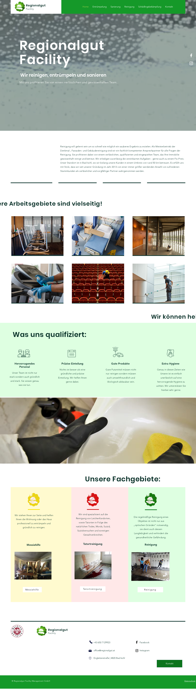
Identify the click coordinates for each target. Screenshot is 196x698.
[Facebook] (191, 55)
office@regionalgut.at (104, 650)
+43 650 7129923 (101, 642)
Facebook (144, 642)
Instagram (144, 650)
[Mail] (90, 651)
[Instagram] (191, 63)
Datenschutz (189, 681)
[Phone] (91, 642)
